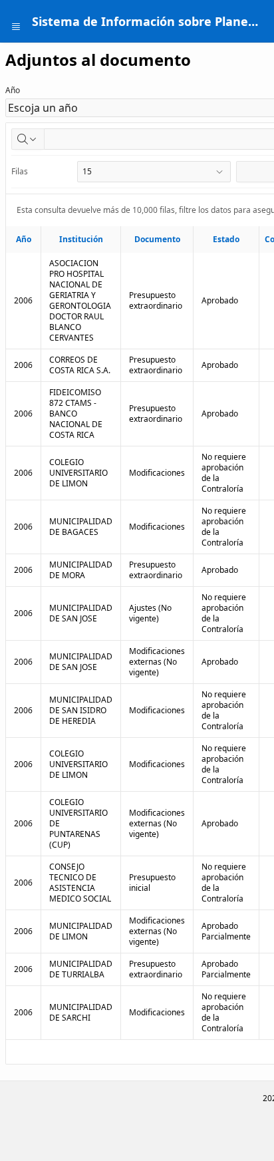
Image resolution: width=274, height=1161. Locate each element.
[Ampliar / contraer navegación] (16, 21)
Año (12, 90)
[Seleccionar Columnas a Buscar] (28, 139)
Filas (19, 171)
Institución (81, 239)
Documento (157, 239)
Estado (226, 239)
